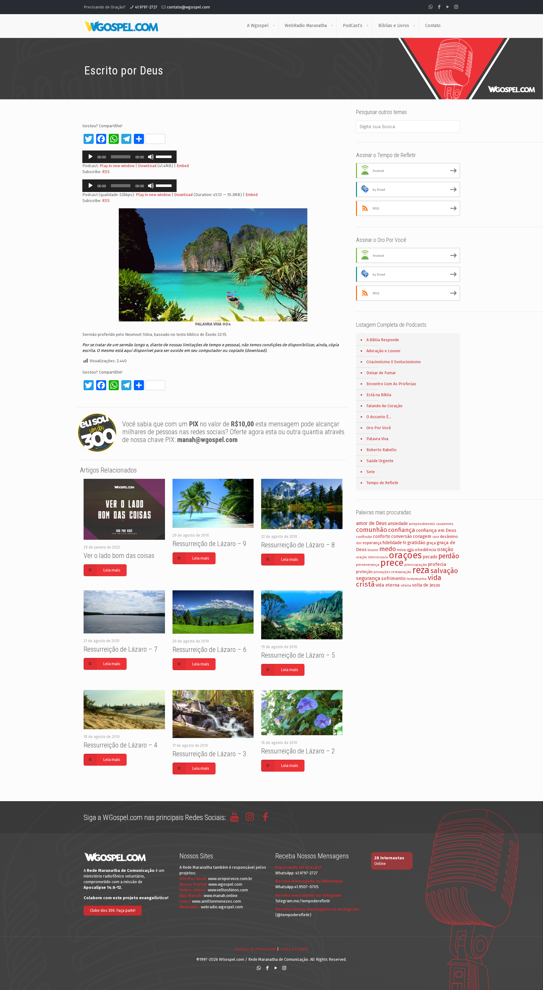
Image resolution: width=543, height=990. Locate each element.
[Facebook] (439, 7)
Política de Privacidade (255, 949)
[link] (274, 26)
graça (431, 543)
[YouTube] (447, 7)
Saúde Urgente (379, 460)
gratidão (416, 542)
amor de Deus (371, 523)
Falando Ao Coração (384, 405)
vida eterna (388, 585)
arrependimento (422, 524)
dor (359, 543)
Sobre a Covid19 (294, 949)
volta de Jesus (426, 585)
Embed (183, 165)
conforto (381, 536)
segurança (368, 578)
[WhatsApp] (430, 7)
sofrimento (393, 578)
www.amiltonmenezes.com (216, 901)
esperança (372, 542)
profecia (437, 564)
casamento (444, 524)
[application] (129, 156)
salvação (444, 570)
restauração (401, 572)
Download (147, 165)
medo (387, 549)
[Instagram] (456, 7)
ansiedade (398, 523)
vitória (406, 585)
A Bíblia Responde (382, 339)
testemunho (417, 579)
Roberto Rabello (381, 449)
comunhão (371, 529)
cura (435, 537)
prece (391, 562)
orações (405, 555)
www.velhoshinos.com (228, 890)
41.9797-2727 (146, 7)
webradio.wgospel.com (222, 907)
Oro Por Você (378, 427)
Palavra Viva (377, 438)
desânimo (449, 536)
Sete (370, 471)
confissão (364, 536)
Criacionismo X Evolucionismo (393, 361)
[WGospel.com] (121, 25)
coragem (422, 536)
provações (382, 572)
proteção (364, 571)
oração (445, 549)
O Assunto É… (378, 416)
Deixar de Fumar (381, 372)
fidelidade (392, 542)
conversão (401, 536)
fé (404, 543)
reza (421, 570)
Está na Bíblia (378, 394)
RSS (106, 171)
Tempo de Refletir (382, 482)
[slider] (164, 156)
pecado (430, 557)
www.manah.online (221, 895)
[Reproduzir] (90, 157)
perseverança (367, 564)
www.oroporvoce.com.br (230, 878)
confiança (401, 529)
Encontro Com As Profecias (391, 383)
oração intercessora (372, 557)
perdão (448, 556)
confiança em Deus (436, 530)
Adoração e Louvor (383, 350)
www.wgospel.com (225, 884)
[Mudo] (151, 157)
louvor (373, 550)
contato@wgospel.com (188, 7)
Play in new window (117, 165)
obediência (425, 549)
